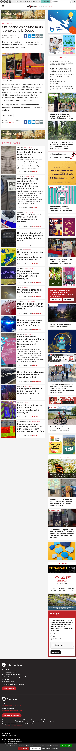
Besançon (20, 212)
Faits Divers (6, 23)
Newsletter (9, 688)
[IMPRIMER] (41, 36)
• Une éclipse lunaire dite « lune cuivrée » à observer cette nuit (62, 75)
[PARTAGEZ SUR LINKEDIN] (33, 36)
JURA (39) (20, 147)
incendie (10, 115)
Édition (41, 6)
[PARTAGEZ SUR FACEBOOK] (25, 36)
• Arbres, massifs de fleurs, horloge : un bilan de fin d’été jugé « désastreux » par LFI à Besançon (61, 69)
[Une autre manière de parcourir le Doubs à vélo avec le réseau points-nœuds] (62, 415)
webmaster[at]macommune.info (12, 725)
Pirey (19, 287)
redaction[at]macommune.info (11, 705)
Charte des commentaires (12, 674)
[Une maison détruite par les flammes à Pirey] (8, 291)
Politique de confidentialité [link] (50, 748)
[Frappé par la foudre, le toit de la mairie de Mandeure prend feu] (8, 390)
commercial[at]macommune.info (12, 710)
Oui (54, 633)
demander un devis (11, 715)
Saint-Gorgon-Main (24, 370)
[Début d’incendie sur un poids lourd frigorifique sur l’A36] (8, 305)
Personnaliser (35, 748)
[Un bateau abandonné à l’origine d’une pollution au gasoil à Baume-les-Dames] (8, 234)
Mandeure (20, 386)
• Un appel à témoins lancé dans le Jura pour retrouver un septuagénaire (62, 81)
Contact (6, 669)
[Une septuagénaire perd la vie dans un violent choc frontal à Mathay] (8, 321)
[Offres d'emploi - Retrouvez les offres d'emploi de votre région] (62, 159)
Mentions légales (9, 681)
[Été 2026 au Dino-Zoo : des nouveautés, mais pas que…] (62, 313)
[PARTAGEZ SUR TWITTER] (29, 36)
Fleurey (19, 250)
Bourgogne (21, 176)
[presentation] (50, 468)
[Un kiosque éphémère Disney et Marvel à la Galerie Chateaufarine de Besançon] (62, 247)
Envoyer (55, 652)
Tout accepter (66, 746)
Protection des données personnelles (16, 677)
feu (4, 115)
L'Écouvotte (21, 301)
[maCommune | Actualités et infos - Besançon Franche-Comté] (32, 6)
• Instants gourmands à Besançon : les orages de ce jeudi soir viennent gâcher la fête (62, 63)
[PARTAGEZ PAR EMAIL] (37, 36)
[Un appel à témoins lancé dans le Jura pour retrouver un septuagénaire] (8, 151)
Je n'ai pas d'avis (58, 639)
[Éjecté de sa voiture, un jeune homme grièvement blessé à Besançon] (8, 406)
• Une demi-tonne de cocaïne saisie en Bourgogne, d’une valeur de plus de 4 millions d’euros (61, 88)
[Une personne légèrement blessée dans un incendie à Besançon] (8, 272)
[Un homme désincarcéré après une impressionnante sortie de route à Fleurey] (8, 253)
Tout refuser (23, 748)
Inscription (56, 299)
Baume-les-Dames (23, 231)
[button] (71, 2)
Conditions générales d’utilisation (14, 684)
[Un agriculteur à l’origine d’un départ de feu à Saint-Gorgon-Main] (8, 373)
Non (54, 636)
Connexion (68, 299)
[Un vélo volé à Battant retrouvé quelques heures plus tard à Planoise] (8, 215)
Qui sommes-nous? (10, 672)
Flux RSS (6, 679)
